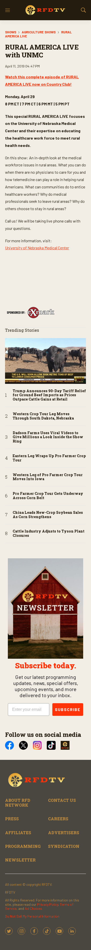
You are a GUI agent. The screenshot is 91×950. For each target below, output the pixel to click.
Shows (10, 32)
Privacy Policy (47, 904)
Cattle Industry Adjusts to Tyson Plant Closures (48, 533)
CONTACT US (62, 800)
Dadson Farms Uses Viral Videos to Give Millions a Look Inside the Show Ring (48, 437)
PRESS (12, 818)
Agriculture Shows (39, 32)
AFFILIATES (18, 832)
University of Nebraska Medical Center (37, 247)
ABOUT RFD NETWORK (17, 802)
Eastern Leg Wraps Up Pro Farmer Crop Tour (49, 458)
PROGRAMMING (23, 846)
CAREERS (58, 818)
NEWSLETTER (20, 859)
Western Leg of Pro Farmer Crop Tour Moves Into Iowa (48, 477)
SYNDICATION (63, 846)
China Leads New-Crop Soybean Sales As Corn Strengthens (48, 515)
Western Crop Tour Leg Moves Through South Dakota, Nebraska (43, 416)
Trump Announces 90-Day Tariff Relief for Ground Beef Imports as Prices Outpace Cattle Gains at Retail (49, 395)
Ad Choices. (34, 908)
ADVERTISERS (63, 832)
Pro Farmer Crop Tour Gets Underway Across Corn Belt (48, 496)
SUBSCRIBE (68, 709)
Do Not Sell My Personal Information (32, 916)
